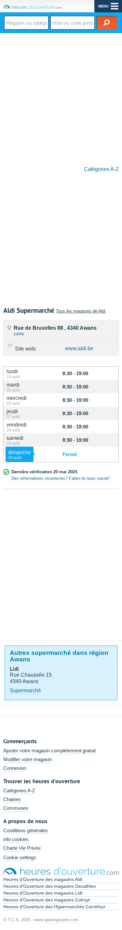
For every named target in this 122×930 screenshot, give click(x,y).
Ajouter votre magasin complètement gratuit (49, 750)
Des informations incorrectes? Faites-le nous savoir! (60, 478)
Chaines (12, 799)
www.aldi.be (79, 348)
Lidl (14, 669)
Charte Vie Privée (22, 848)
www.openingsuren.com (56, 919)
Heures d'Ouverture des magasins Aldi (42, 879)
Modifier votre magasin (27, 759)
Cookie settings (19, 857)
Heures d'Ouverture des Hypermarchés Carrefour (54, 906)
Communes (15, 808)
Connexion (14, 768)
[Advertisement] (61, 97)
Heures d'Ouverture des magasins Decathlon (49, 886)
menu (103, 6)
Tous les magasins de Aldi (80, 311)
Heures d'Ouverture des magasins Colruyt (46, 899)
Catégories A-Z (101, 169)
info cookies (16, 839)
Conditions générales (25, 830)
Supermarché (25, 690)
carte (19, 333)
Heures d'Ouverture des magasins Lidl (42, 893)
